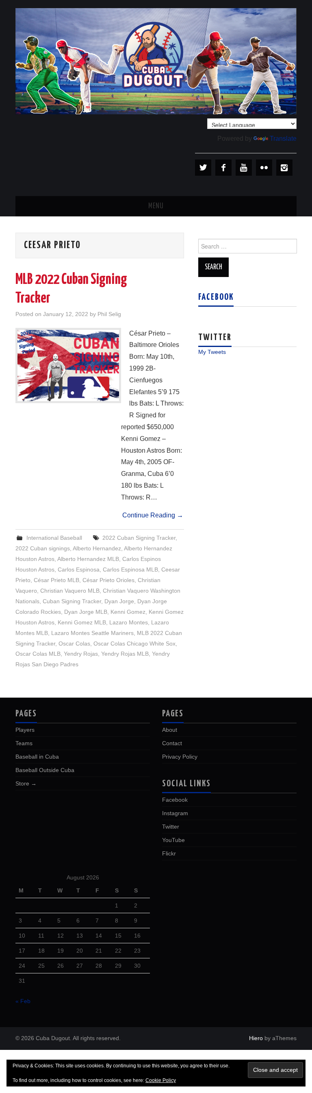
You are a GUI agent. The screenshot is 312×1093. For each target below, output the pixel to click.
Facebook (216, 297)
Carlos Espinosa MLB (130, 569)
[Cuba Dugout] (155, 60)
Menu (156, 206)
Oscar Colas (74, 643)
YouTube (173, 840)
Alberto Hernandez (97, 548)
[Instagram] (284, 167)
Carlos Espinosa (79, 569)
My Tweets (212, 352)
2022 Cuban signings (42, 548)
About (169, 729)
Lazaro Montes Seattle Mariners (92, 633)
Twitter (170, 826)
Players (25, 729)
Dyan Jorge (119, 601)
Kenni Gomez (127, 612)
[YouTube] (244, 167)
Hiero (256, 1038)
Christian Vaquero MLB (70, 590)
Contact (172, 743)
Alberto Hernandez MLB (88, 559)
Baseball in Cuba (37, 756)
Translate (283, 138)
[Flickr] (264, 167)
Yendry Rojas (81, 653)
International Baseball (54, 538)
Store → (26, 783)
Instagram (175, 813)
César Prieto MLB (56, 580)
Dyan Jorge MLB (85, 612)
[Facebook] (223, 167)
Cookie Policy (160, 1080)
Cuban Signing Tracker (72, 601)
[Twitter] (203, 167)
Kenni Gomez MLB (82, 622)
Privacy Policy (179, 756)
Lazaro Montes (128, 622)
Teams (23, 743)
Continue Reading (152, 515)
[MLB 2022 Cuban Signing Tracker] (68, 365)
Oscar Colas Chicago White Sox (134, 643)
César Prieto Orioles (108, 580)
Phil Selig (109, 314)
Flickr (169, 853)
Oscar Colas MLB (38, 653)
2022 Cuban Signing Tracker (139, 538)
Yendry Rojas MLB (125, 653)
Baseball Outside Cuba (44, 770)
